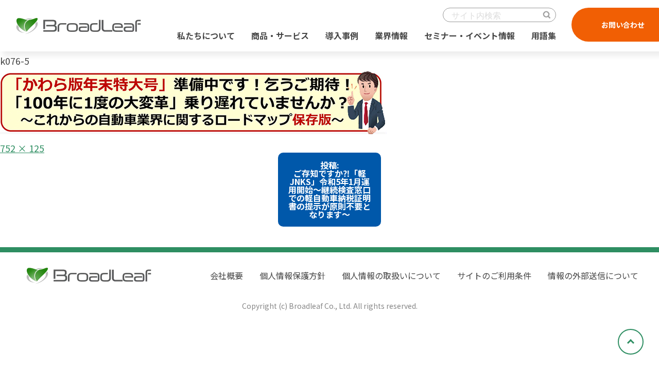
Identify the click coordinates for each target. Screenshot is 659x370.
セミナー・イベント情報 (469, 35)
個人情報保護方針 (292, 275)
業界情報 (391, 35)
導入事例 (341, 35)
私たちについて (206, 35)
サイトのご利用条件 (494, 275)
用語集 (543, 35)
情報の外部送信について (593, 275)
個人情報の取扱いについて (391, 275)
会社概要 (226, 275)
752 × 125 (22, 148)
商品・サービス (280, 35)
